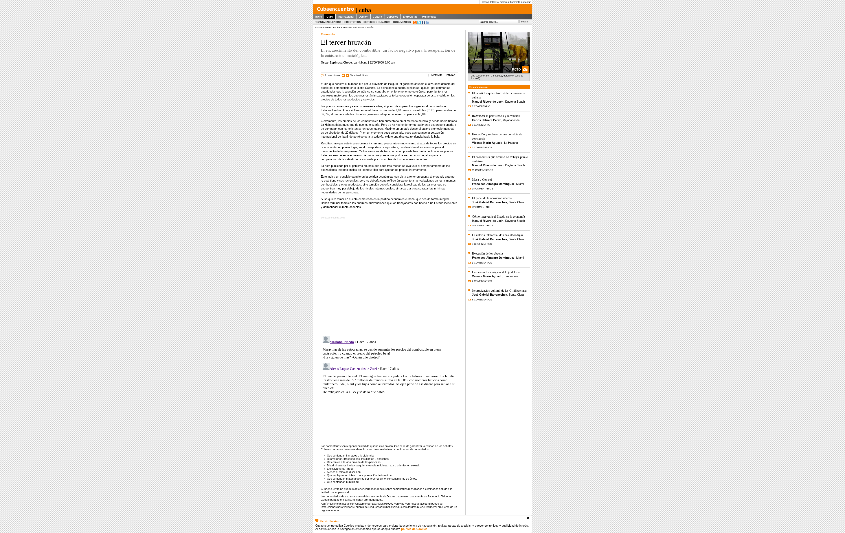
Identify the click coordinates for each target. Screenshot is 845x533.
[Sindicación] (415, 22)
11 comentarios (482, 170)
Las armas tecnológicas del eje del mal (496, 272)
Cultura (377, 16)
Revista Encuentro (328, 22)
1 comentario (481, 106)
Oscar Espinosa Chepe (336, 62)
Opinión (363, 16)
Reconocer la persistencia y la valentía (496, 116)
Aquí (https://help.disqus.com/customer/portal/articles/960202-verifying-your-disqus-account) (376, 503)
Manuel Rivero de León (487, 101)
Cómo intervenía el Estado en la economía (498, 216)
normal (515, 2)
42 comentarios (482, 207)
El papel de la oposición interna (492, 198)
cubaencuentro (323, 27)
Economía (328, 34)
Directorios (352, 22)
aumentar (526, 2)
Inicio (318, 16)
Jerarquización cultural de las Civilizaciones (499, 290)
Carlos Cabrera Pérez (486, 120)
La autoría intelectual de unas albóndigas (497, 235)
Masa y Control (482, 179)
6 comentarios (482, 299)
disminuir (504, 2)
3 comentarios (482, 262)
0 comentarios (482, 147)
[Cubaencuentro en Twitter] (419, 22)
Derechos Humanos (377, 22)
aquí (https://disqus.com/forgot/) (398, 507)
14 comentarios (482, 225)
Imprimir (436, 75)
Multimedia (429, 16)
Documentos (402, 22)
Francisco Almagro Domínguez (493, 184)
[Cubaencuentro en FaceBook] (423, 22)
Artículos (347, 27)
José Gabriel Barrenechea (489, 202)
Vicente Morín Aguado (487, 142)
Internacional (346, 16)
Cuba (330, 16)
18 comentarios (482, 188)
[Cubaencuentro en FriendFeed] (427, 22)
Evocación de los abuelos (487, 253)
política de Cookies (414, 529)
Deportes (392, 16)
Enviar (451, 75)
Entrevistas (410, 16)
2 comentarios (332, 75)
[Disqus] (389, 277)
